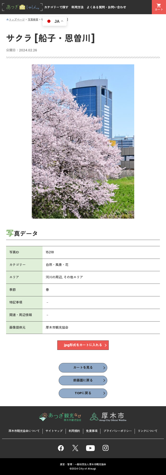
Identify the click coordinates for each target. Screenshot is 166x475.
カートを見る (83, 367)
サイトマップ (54, 431)
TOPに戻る (83, 393)
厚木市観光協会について (24, 431)
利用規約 (74, 431)
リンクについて (147, 431)
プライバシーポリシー (117, 431)
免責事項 (91, 431)
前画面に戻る (83, 380)
